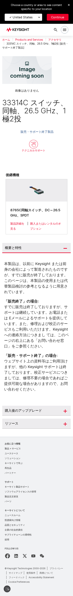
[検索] (55, 30)
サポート (9, 481)
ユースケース (11, 453)
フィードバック (17, 577)
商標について (46, 572)
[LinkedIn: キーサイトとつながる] (16, 556)
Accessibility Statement (41, 577)
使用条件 (30, 572)
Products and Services (29, 39)
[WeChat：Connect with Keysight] (42, 556)
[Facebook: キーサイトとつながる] (7, 556)
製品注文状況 (11, 496)
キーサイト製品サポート (17, 486)
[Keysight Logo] (19, 30)
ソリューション (12, 458)
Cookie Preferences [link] (19, 581)
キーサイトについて (15, 510)
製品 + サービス (13, 448)
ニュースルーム (12, 515)
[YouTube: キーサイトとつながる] (33, 556)
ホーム (6, 39)
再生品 (8, 468)
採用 (7, 539)
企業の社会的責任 (14, 529)
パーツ (8, 501)
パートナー (10, 472)
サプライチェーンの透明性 (18, 534)
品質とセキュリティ (15, 525)
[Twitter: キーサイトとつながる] (25, 556)
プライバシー (56, 568)
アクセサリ (54, 39)
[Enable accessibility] (7, 589)
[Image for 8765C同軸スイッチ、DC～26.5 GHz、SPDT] (36, 190)
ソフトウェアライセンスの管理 (20, 491)
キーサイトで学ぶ (14, 463)
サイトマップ (15, 572)
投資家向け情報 (12, 520)
